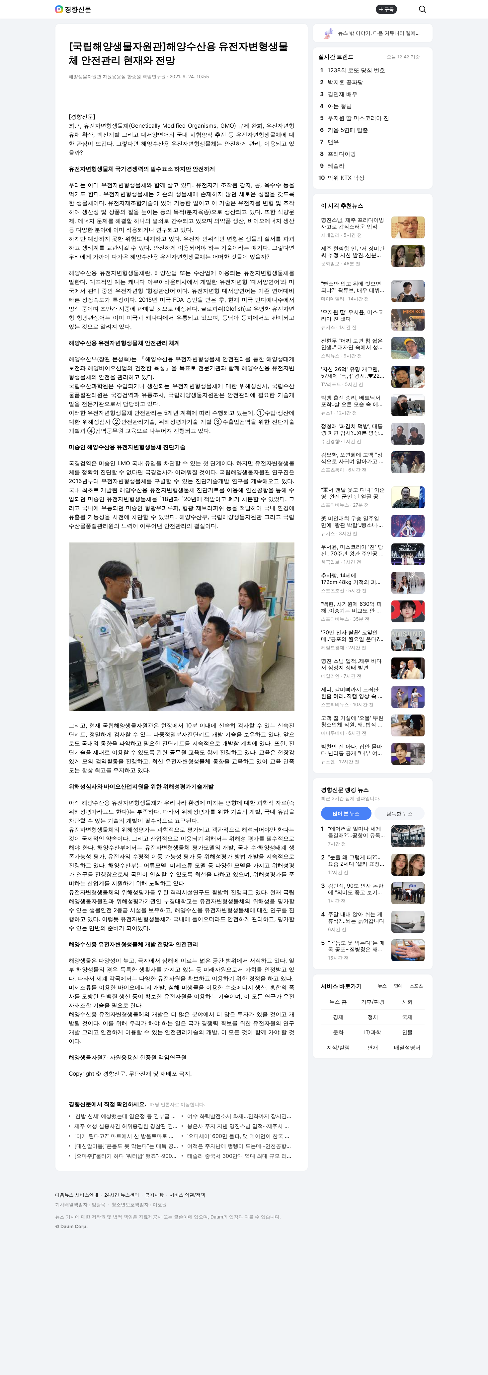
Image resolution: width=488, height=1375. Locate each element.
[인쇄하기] (287, 95)
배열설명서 (407, 1047)
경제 (338, 1017)
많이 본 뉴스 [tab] (346, 813)
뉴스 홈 (338, 1001)
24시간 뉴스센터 (121, 1195)
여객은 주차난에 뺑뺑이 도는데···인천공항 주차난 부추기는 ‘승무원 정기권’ (239, 1146)
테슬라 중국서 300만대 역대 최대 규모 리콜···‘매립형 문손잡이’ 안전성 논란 (239, 1156)
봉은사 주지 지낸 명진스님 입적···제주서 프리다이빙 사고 (239, 1126)
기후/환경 (372, 1001)
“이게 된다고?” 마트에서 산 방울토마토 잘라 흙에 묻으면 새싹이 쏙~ (126, 1136)
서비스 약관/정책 (187, 1195)
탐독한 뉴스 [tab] (399, 813)
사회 (407, 1001)
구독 (389, 9)
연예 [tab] (398, 985)
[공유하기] (408, 9)
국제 (407, 1017)
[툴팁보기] (424, 57)
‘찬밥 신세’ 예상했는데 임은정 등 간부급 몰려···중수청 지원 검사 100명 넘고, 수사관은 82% (126, 1116)
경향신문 (78, 9)
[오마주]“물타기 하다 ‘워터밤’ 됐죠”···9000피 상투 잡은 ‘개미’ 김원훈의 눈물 (126, 1156)
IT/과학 (372, 1032)
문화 (338, 1032)
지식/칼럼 (338, 1047)
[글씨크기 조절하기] (274, 95)
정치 (372, 1017)
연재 (372, 1047)
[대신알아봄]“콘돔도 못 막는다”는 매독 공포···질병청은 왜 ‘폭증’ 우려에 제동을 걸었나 (126, 1146)
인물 (407, 1032)
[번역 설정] (261, 95)
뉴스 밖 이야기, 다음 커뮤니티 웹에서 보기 (385, 33)
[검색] (425, 9)
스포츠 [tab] (416, 985)
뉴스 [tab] (382, 985)
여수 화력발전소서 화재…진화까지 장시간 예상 (239, 1116)
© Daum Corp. (71, 1226)
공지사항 (154, 1195)
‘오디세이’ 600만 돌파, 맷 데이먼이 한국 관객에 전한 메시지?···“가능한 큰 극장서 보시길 (239, 1136)
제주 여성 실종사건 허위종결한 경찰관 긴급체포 (126, 1126)
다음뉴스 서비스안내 (76, 1195)
